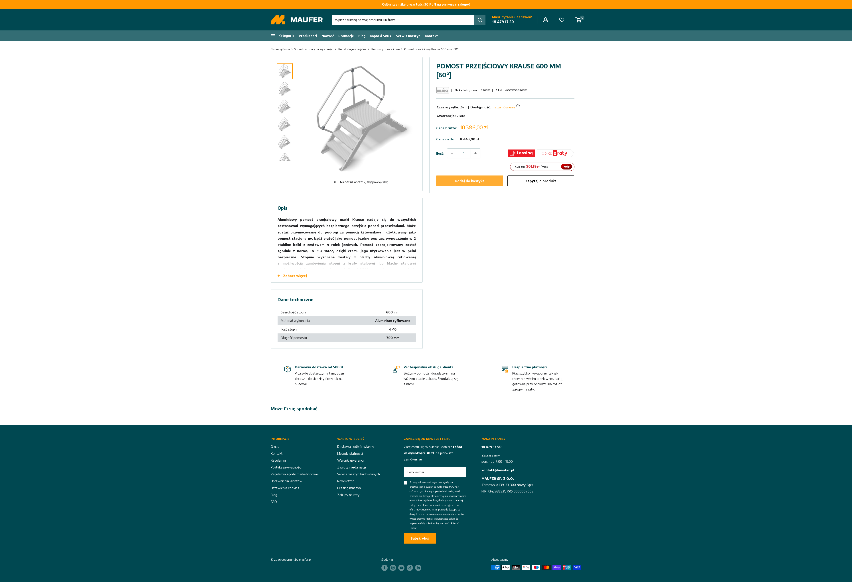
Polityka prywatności (286, 467)
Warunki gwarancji (350, 460)
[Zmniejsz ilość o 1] (452, 153)
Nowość (327, 36)
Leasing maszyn (349, 488)
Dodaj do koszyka (469, 181)
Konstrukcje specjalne (352, 49)
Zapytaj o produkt (540, 181)
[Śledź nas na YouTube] (401, 568)
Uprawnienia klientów (286, 481)
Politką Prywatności (438, 523)
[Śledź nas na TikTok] (410, 568)
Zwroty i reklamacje (352, 467)
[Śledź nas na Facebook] (384, 568)
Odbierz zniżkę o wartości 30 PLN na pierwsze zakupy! (426, 4)
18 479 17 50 (503, 22)
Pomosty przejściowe (385, 49)
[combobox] (403, 20)
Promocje (346, 36)
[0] (578, 19)
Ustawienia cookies (285, 488)
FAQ (274, 502)
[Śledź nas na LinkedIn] (418, 568)
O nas (275, 446)
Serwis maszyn (408, 36)
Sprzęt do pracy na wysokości (313, 49)
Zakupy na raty (348, 495)
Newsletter (345, 481)
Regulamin (278, 460)
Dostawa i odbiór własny (355, 446)
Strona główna (280, 49)
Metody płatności (350, 453)
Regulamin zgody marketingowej (295, 474)
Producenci (308, 36)
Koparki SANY (381, 36)
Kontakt (431, 36)
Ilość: (440, 153)
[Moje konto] (545, 19)
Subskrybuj (419, 538)
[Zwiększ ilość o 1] (475, 153)
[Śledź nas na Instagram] (393, 568)
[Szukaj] (479, 20)
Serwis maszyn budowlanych (358, 474)
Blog (361, 36)
